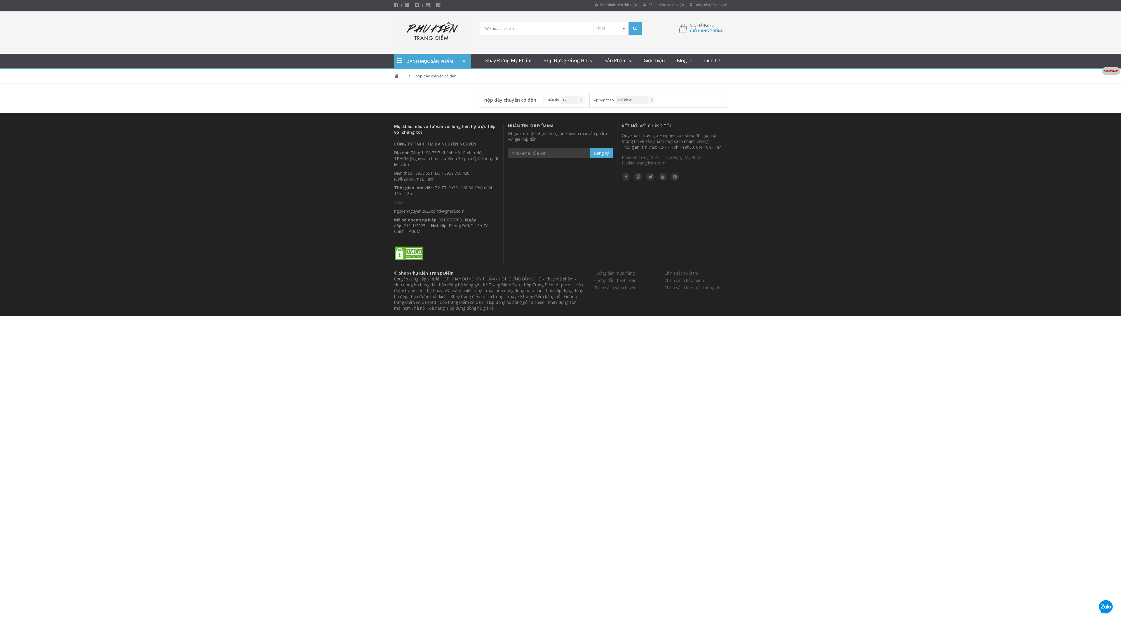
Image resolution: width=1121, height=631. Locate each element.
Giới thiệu (654, 60)
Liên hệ (712, 60)
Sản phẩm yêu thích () (618, 4)
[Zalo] (1106, 608)
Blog (682, 60)
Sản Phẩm (615, 60)
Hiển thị (552, 100)
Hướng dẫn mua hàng (614, 273)
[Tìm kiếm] (635, 28)
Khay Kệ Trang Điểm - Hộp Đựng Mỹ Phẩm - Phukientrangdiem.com (663, 160)
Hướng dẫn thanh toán (614, 280)
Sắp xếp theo (603, 100)
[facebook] (396, 5)
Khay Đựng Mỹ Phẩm (508, 60)
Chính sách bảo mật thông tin (692, 287)
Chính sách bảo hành (684, 280)
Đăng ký (601, 153)
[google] (638, 177)
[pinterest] (438, 5)
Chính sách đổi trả (681, 273)
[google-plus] (407, 5)
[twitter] (417, 5)
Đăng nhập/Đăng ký (710, 4)
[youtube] (428, 5)
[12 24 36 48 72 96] (573, 100)
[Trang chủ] (432, 33)
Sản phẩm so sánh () (666, 4)
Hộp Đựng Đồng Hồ (565, 60)
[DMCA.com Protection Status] (408, 253)
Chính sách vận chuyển (614, 287)
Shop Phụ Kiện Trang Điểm (426, 273)
